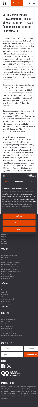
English (3, 236)
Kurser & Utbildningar (8, 326)
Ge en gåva (4, 292)
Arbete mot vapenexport (9, 255)
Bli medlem (5, 290)
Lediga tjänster (6, 234)
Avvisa (19, 229)
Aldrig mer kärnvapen (8, 319)
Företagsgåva (5, 301)
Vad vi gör (5, 249)
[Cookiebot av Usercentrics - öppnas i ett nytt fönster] (27, 175)
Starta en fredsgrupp (8, 331)
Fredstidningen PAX (7, 276)
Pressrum (4, 241)
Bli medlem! (17, 3)
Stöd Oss (4, 283)
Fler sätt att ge (5, 304)
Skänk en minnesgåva (8, 299)
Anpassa (18, 223)
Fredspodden (5, 278)
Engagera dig (5, 313)
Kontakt (3, 239)
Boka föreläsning (6, 328)
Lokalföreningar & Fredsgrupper (11, 335)
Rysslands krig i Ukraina (8, 264)
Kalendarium (5, 324)
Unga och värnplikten (8, 274)
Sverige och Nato (6, 260)
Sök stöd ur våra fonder (8, 333)
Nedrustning (5, 257)
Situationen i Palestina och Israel (11, 267)
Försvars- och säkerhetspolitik (11, 271)
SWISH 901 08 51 (6, 306)
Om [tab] (31, 181)
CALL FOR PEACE (6, 321)
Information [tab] (19, 181)
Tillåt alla (19, 216)
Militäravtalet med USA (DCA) (10, 262)
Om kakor (4, 243)
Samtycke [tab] (6, 181)
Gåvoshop (4, 294)
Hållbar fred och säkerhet (9, 269)
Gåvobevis (4, 297)
